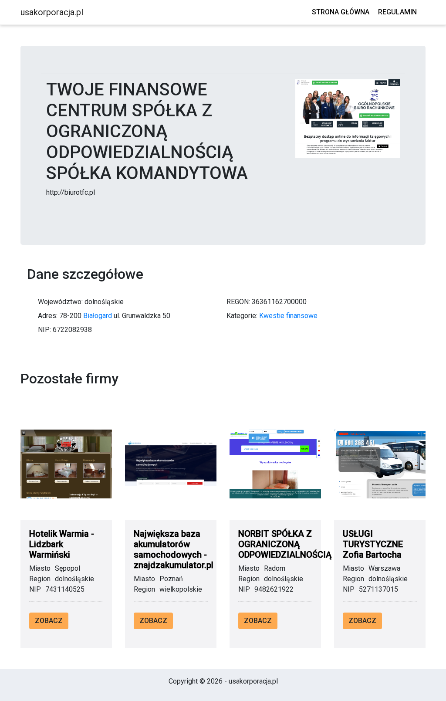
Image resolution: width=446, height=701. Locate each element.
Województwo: (60, 302)
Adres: (47, 316)
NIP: (44, 329)
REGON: (238, 302)
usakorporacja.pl (51, 12)
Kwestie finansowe (288, 316)
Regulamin (397, 12)
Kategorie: (241, 316)
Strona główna (340, 12)
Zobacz (49, 620)
